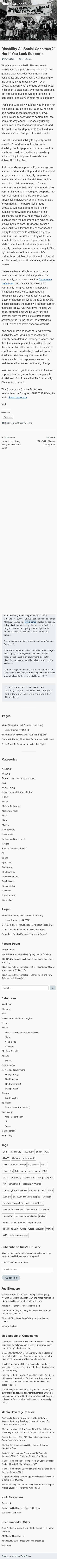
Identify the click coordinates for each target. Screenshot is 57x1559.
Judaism (7, 1196)
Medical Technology (11, 806)
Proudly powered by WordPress (16, 1556)
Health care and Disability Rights (18, 422)
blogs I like (8, 1171)
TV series (6, 890)
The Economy (8, 871)
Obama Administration (13, 1209)
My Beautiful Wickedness (13, 1540)
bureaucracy (34, 1171)
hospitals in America (32, 1183)
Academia (6, 768)
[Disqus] (28, 490)
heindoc (5, 1375)
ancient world (29, 1158)
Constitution (29, 1177)
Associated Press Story (12, 1437)
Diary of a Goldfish (10, 1294)
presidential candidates (26, 1215)
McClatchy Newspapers (13, 1536)
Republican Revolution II (14, 1222)
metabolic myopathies (13, 1203)
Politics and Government (13, 839)
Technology (7, 867)
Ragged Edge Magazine (13, 1476)
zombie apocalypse (19, 1235)
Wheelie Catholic (10, 1326)
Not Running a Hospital (12, 1389)
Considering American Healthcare (17, 1341)
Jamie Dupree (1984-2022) (17, 729)
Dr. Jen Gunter (9, 1352)
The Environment (10, 876)
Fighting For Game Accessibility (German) (21, 1444)
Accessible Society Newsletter (16, 1417)
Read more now (18, 397)
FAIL (4, 782)
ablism (39, 1151)
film (4, 1183)
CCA (45, 1171)
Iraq (43, 1190)
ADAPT (6, 1158)
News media (7, 834)
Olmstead (44, 1209)
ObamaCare (31, 1209)
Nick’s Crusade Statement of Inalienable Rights (23, 929)
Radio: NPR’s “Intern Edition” (15, 1468)
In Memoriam (8, 949)
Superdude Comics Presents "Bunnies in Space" (24, 734)
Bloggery (6, 773)
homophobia (14, 1183)
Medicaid (47, 1196)
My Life (5, 825)
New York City (8, 829)
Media (5, 801)
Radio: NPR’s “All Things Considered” (19, 1460)
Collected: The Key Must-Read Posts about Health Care (28, 739)
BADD (44, 1164)
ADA (47, 1151)
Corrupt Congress (45, 1177)
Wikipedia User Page (11, 1512)
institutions (34, 1190)
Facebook (6, 1503)
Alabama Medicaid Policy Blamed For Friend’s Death (26, 1429)
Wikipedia (6, 1545)
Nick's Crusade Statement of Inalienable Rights (23, 744)
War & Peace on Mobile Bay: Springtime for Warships (26, 954)
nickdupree (26, 58)
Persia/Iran (8, 1215)
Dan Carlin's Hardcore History (16, 1528)
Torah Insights (8, 881)
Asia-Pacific (33, 1164)
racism (42, 1215)
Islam (50, 1190)
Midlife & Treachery (11, 1305)
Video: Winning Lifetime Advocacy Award (21, 1484)
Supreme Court (35, 1222)
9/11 (5, 1151)
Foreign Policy (8, 787)
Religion (6, 843)
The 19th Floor (9, 1318)
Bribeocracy (20, 1171)
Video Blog (7, 899)
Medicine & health (10, 810)
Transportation (8, 885)
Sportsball (6, 862)
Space (5, 857)
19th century (15, 1151)
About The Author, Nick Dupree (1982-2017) (22, 725)
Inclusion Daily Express (12, 1452)
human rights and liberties (15, 1190)
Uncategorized (8, 895)
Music (4, 815)
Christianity (16, 1177)
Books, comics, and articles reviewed (19, 778)
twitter (23, 1228)
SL (3, 853)
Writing (49, 1228)
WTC (5, 1235)
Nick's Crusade (13, 3)
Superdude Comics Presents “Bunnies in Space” (24, 934)
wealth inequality (36, 1228)
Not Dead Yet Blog (10, 1310)
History (5, 796)
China (5, 1177)
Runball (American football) (14, 848)
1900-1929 (29, 1151)
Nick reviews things (34, 1203)
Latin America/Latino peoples (26, 1196)
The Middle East (10, 1228)
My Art (5, 820)
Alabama (16, 1158)
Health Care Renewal (12, 1363)
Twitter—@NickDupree (12, 1508)
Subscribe (11, 1277)
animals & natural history (14, 1164)
